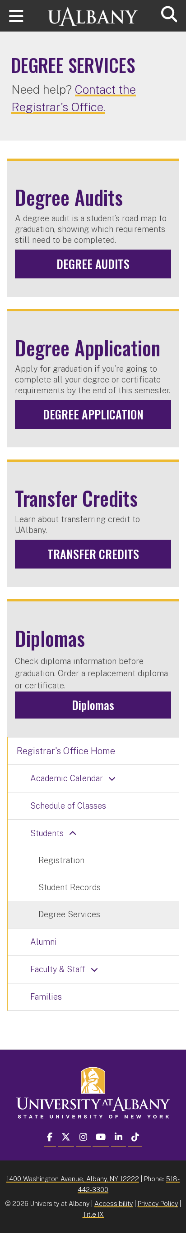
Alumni (43, 941)
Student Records (69, 887)
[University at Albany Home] (93, 12)
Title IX (93, 1214)
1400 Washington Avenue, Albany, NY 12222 (72, 1179)
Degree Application (93, 414)
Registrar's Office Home (66, 751)
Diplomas (93, 705)
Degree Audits (93, 264)
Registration (61, 860)
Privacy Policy (158, 1203)
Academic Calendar (66, 778)
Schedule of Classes (68, 805)
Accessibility (113, 1203)
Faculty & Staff (57, 969)
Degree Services (69, 914)
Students (47, 833)
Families (46, 996)
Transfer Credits (93, 554)
